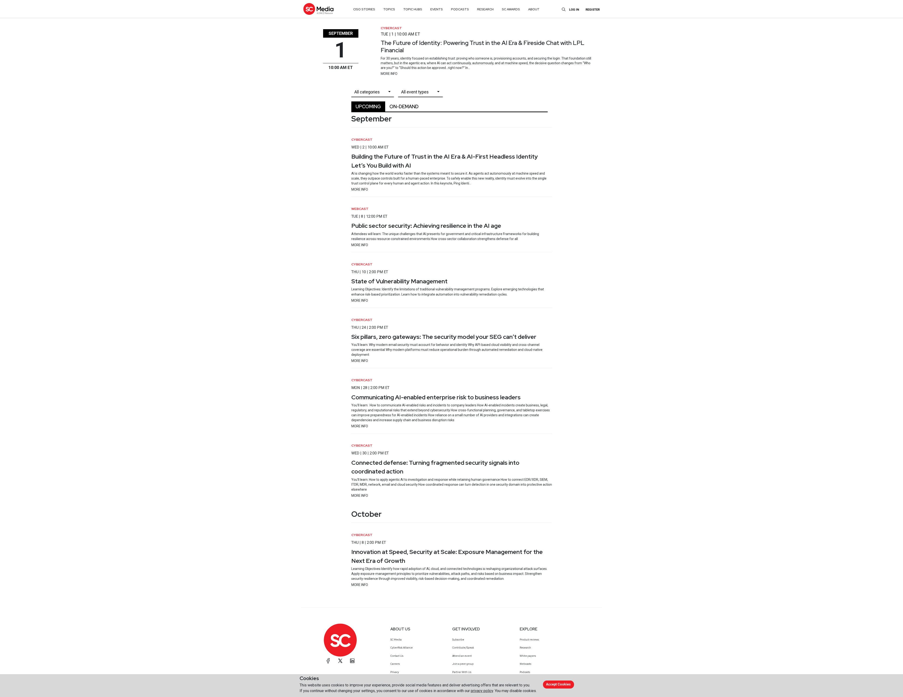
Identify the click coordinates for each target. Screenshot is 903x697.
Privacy (394, 672)
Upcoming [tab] (368, 107)
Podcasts (525, 672)
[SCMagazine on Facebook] (328, 661)
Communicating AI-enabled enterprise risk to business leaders (436, 397)
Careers (395, 663)
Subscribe (458, 639)
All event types (415, 91)
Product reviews (529, 639)
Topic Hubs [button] (412, 9)
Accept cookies (558, 684)
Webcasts (525, 663)
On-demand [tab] (404, 107)
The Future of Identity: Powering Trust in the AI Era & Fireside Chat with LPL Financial (482, 46)
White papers (528, 655)
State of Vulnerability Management (399, 281)
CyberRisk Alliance (401, 647)
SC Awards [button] (511, 9)
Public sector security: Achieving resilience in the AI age (426, 226)
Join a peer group (463, 663)
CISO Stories (364, 9)
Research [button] (485, 9)
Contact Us (396, 655)
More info (389, 74)
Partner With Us (461, 672)
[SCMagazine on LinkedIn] (352, 661)
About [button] (533, 9)
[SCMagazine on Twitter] (340, 661)
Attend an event (462, 655)
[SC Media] (318, 9)
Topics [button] (389, 9)
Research (525, 647)
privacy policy (482, 691)
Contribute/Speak (463, 647)
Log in (574, 9)
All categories (367, 91)
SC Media (396, 639)
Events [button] (436, 9)
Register (593, 9)
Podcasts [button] (460, 9)
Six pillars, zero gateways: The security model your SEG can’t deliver (443, 337)
